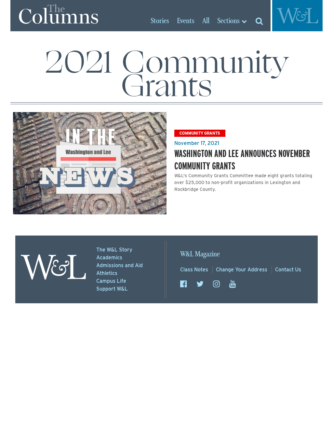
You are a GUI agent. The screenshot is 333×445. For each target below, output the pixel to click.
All (205, 21)
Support (112, 289)
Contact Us (288, 269)
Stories (160, 21)
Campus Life (111, 281)
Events (185, 21)
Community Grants (200, 133)
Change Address (241, 269)
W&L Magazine (200, 254)
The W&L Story (114, 250)
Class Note (194, 269)
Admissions (119, 265)
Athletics (106, 273)
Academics (109, 257)
